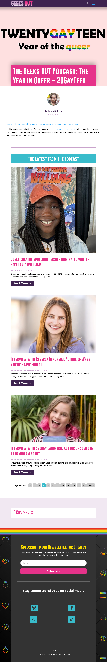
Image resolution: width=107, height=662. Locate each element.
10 (63, 485)
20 (68, 485)
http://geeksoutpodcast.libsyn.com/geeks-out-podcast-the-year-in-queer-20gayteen (42, 124)
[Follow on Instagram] (33, 619)
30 (74, 485)
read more (20, 283)
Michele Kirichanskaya (23, 370)
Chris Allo (17, 270)
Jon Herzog (70, 129)
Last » (91, 485)
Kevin (59, 129)
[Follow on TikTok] (71, 619)
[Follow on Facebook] (71, 608)
